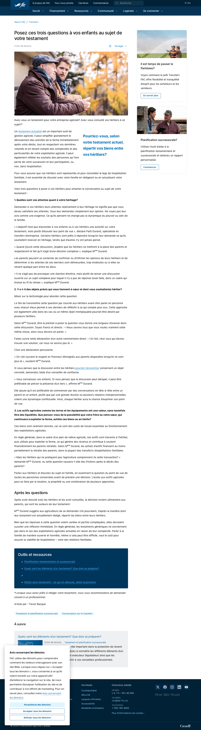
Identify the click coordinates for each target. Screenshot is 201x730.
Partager (119, 46)
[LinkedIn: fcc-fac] (179, 687)
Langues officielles (91, 699)
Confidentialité (89, 690)
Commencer (149, 167)
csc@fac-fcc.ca (120, 700)
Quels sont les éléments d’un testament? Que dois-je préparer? (61, 568)
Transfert (33, 22)
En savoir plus (150, 95)
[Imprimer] (110, 46)
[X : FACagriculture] (158, 687)
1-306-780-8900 (120, 708)
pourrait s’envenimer (87, 368)
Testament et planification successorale (85, 642)
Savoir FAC (19, 22)
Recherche (125, 3)
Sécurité (85, 695)
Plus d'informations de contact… (128, 713)
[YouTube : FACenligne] (186, 687)
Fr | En (188, 3)
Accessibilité (88, 703)
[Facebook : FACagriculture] (165, 687)
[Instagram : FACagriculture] (172, 687)
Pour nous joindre (64, 3)
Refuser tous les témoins (37, 717)
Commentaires (101, 3)
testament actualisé (30, 131)
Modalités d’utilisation (92, 708)
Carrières (83, 3)
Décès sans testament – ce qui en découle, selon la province (60, 582)
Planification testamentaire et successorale (49, 561)
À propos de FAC (41, 3)
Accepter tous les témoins (37, 711)
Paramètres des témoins (37, 704)
